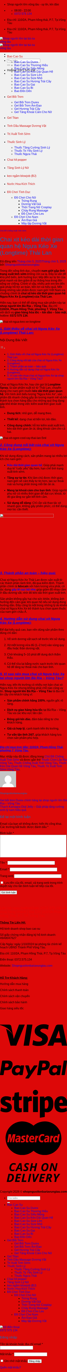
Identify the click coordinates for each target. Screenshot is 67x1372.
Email (4, 869)
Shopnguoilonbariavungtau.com (32, 965)
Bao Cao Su (15, 56)
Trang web (6, 875)
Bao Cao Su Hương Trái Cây (32, 81)
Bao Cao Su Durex (26, 61)
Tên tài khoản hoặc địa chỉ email (21, 1344)
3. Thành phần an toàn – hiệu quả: (26, 366)
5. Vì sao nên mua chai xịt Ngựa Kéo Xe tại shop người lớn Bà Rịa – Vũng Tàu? (35, 377)
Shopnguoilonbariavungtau (22, 264)
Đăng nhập (34, 1361)
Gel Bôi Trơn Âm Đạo (28, 105)
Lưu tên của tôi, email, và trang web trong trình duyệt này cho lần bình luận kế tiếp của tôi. (31, 884)
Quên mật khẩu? (10, 1367)
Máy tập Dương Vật (33, 223)
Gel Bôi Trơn (15, 96)
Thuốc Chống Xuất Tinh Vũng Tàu (35, 762)
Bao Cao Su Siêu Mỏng (29, 68)
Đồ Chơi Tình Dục (18, 192)
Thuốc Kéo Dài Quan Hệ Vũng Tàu (33, 764)
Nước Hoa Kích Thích (21, 183)
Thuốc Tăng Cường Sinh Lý (32, 147)
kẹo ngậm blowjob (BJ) (21, 175)
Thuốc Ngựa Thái (25, 154)
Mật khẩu (6, 1354)
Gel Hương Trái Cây (27, 108)
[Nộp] (8, 65)
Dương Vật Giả (31, 204)
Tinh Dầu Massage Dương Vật (26, 125)
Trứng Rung (29, 200)
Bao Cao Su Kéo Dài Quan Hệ (33, 71)
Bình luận (7, 833)
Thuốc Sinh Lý (16, 141)
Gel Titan (13, 117)
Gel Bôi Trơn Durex (26, 102)
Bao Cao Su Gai (24, 84)
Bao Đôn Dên (23, 91)
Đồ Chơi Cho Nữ (25, 197)
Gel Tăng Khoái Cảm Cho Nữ (33, 112)
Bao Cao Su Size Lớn (28, 74)
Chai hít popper (17, 159)
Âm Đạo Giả (29, 220)
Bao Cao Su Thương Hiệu (31, 65)
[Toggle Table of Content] (2, 348)
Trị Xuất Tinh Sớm (18, 133)
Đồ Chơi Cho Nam (26, 216)
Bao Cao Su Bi (23, 87)
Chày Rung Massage (34, 210)
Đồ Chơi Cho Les (32, 213)
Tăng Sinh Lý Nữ (18, 167)
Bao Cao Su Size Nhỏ (28, 78)
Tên (3, 862)
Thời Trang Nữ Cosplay (36, 207)
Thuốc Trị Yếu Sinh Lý (28, 150)
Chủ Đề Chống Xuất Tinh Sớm (13, 231)
